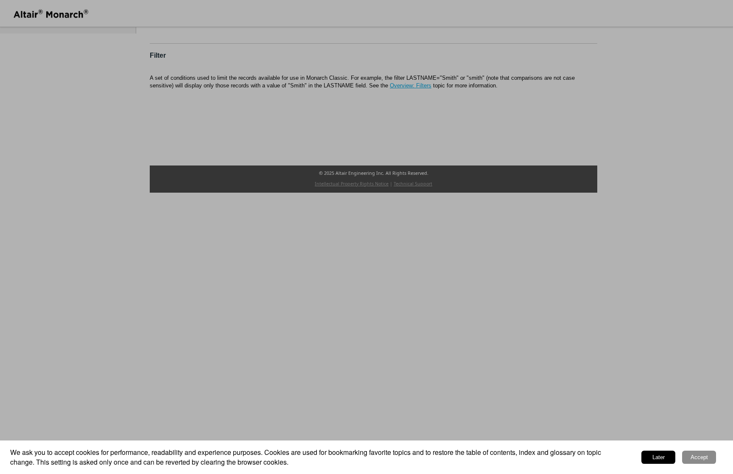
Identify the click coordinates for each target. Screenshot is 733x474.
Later (658, 457)
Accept (699, 457)
